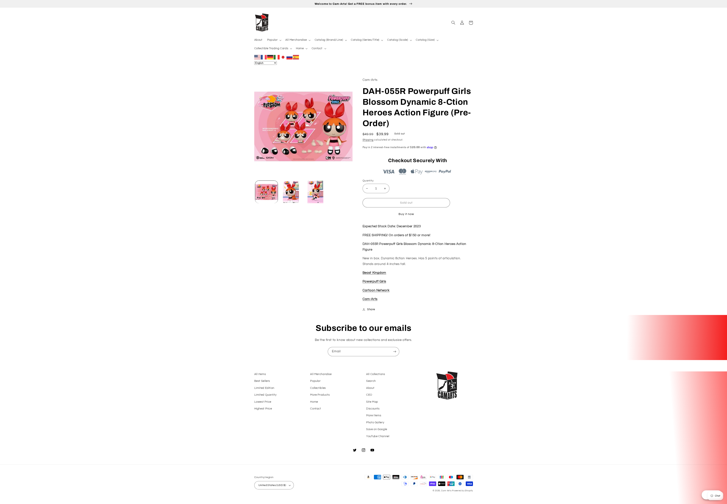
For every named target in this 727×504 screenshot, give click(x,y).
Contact (315, 408)
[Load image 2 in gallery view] (291, 192)
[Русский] (289, 57)
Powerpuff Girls (374, 281)
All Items (260, 374)
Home (314, 401)
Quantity (368, 180)
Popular (315, 381)
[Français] (264, 57)
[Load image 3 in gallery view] (315, 192)
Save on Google (376, 429)
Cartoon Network (376, 290)
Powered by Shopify (462, 491)
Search (371, 381)
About (370, 388)
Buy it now (406, 214)
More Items (373, 415)
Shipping (368, 140)
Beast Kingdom (374, 272)
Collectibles (318, 388)
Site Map (372, 401)
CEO (369, 394)
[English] (257, 57)
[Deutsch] (270, 57)
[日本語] (283, 57)
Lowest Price (262, 401)
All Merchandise (321, 374)
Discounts (373, 408)
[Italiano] (277, 57)
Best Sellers (262, 381)
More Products (320, 394)
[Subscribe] (394, 351)
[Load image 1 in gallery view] (266, 192)
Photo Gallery (375, 422)
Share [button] (371, 309)
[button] (274, 40)
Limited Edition (264, 388)
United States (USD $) (272, 485)
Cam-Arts (370, 299)
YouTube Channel (377, 436)
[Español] (296, 57)
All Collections (375, 374)
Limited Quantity (265, 394)
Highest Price (263, 408)
